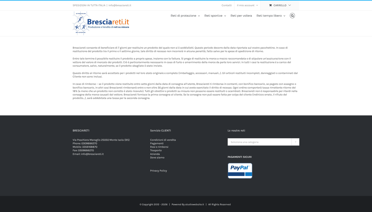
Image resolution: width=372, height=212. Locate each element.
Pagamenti (157, 143)
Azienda (155, 154)
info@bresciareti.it (119, 5)
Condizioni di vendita (163, 140)
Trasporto (156, 150)
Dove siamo (157, 157)
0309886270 (89, 143)
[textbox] (263, 142)
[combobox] (263, 142)
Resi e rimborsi (159, 146)
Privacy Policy (158, 170)
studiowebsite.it (194, 204)
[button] (292, 15)
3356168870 (89, 146)
